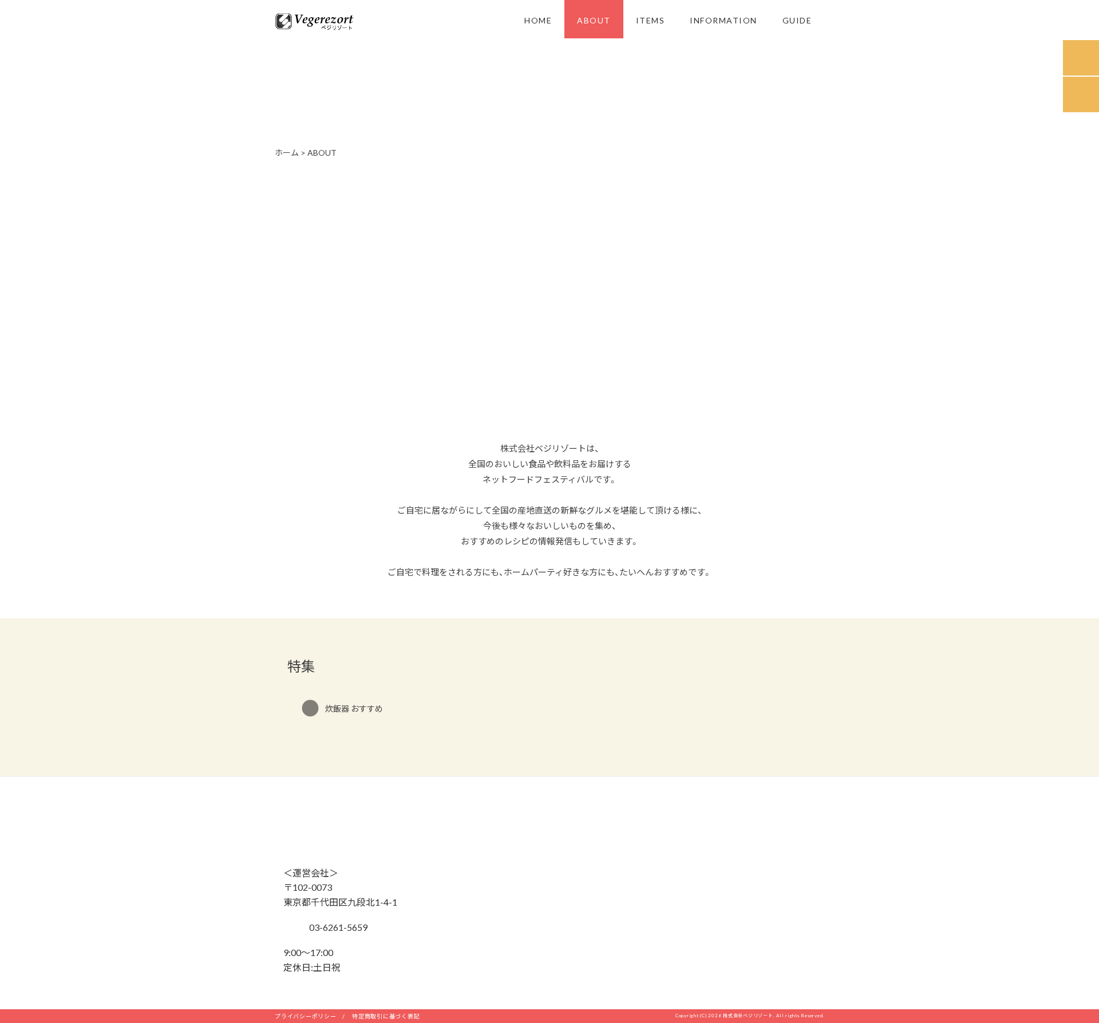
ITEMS (650, 20)
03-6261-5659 (337, 927)
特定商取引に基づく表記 (386, 1016)
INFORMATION (723, 20)
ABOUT (594, 20)
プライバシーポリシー (306, 1016)
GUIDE (797, 20)
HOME (538, 20)
